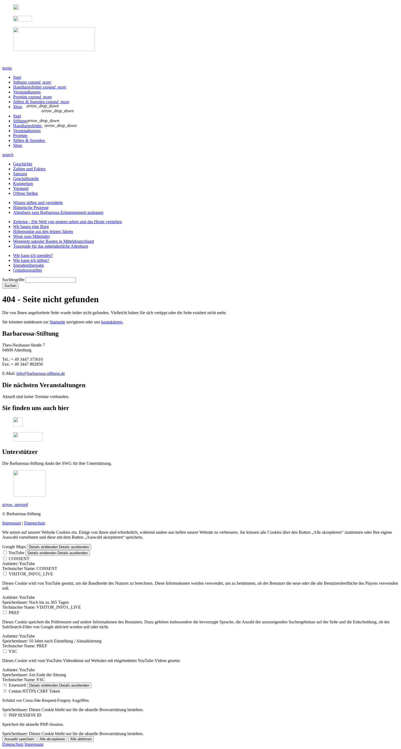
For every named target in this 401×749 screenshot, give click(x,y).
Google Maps (14, 546)
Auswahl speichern (19, 739)
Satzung (20, 173)
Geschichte (22, 164)
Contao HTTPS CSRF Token (34, 691)
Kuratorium (23, 183)
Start (17, 77)
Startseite (57, 322)
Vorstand (20, 188)
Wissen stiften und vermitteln (38, 202)
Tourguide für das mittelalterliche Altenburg (50, 246)
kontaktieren (111, 322)
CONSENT (19, 558)
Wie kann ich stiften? (31, 260)
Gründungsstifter (27, 270)
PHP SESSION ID (25, 715)
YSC (12, 651)
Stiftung (32, 82)
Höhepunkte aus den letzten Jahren (43, 231)
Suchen (10, 286)
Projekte (32, 97)
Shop (17, 106)
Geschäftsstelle (26, 178)
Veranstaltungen (27, 92)
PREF (14, 612)
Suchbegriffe (13, 279)
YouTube (16, 552)
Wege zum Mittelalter (31, 236)
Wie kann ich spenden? (33, 255)
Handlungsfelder (39, 87)
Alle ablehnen (81, 739)
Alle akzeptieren (52, 739)
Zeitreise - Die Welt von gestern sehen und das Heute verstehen (67, 221)
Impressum (11, 523)
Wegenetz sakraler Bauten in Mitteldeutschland (53, 241)
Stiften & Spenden (41, 101)
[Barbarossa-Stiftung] (200, 44)
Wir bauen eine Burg (31, 226)
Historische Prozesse (31, 207)
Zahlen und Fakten (29, 168)
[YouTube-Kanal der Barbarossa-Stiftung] (22, 20)
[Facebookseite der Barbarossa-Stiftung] (16, 9)
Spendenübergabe (28, 265)
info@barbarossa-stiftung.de (40, 373)
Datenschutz (34, 523)
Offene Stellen (25, 193)
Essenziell (17, 685)
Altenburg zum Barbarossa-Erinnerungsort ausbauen (58, 212)
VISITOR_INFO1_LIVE (31, 574)
